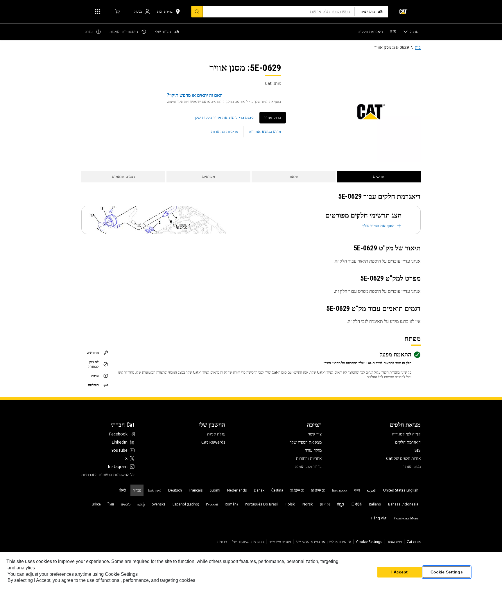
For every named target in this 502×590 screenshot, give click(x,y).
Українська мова (405, 518)
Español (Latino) (186, 504)
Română (231, 504)
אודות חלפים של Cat (403, 458)
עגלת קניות (216, 434)
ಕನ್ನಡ (340, 504)
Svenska (159, 504)
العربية (371, 490)
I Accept (399, 572)
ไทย (111, 504)
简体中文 (318, 490)
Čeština (277, 490)
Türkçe (95, 504)
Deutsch (175, 490)
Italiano (375, 504)
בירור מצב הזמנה (308, 466)
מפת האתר (412, 466)
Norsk (307, 504)
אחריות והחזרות (309, 458)
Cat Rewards (213, 442)
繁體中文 (297, 490)
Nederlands (237, 490)
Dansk (259, 490)
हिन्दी (122, 490)
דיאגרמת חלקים (408, 442)
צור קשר (315, 434)
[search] (197, 11)
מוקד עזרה (313, 450)
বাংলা (357, 490)
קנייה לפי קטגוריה (406, 434)
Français (196, 490)
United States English (400, 490)
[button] (224, 117)
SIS (418, 450)
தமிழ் (141, 504)
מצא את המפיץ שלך (306, 442)
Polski (290, 504)
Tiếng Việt (378, 518)
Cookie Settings (369, 541)
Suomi (215, 490)
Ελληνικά (154, 490)
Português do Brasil (262, 504)
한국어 (325, 504)
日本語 (356, 504)
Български (339, 490)
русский (212, 504)
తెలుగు (125, 504)
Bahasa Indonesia (403, 504)
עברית (137, 490)
